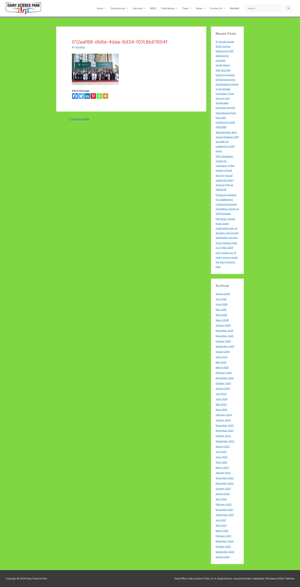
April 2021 (221, 525)
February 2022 (224, 504)
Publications (168, 8)
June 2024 (222, 399)
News (199, 8)
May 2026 (221, 309)
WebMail (234, 8)
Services (137, 8)
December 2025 (224, 330)
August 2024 (223, 388)
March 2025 (222, 367)
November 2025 (224, 335)
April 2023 (221, 462)
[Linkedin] (87, 96)
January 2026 (223, 325)
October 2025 (223, 341)
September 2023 (225, 441)
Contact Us (216, 8)
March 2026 (222, 320)
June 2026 (221, 304)
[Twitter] (81, 96)
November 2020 (224, 541)
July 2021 (221, 520)
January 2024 (223, 420)
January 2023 (223, 472)
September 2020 (225, 551)
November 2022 (224, 483)
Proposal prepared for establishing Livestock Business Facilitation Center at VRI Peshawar (227, 204)
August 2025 (223, 351)
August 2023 (223, 446)
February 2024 (224, 414)
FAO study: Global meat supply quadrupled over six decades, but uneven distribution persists (227, 228)
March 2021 (222, 530)
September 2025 (225, 346)
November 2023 (225, 430)
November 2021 (224, 509)
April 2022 (221, 499)
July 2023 (221, 451)
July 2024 (221, 393)
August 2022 (223, 493)
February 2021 (223, 535)
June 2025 (221, 357)
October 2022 (223, 488)
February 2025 (224, 372)
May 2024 (221, 404)
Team (185, 8)
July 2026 (221, 299)
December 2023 (225, 425)
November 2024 (225, 378)
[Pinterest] (93, 96)
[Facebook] (75, 96)
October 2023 (223, 435)
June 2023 (222, 456)
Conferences (118, 8)
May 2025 (221, 362)
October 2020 (223, 546)
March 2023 (222, 467)
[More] (105, 96)
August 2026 (223, 293)
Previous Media (78, 119)
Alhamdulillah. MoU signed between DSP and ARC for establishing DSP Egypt (227, 142)
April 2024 (221, 409)
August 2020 (223, 556)
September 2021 (225, 514)
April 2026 (221, 314)
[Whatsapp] (99, 96)
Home (100, 8)
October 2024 (223, 383)
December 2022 (224, 478)
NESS (153, 8)
